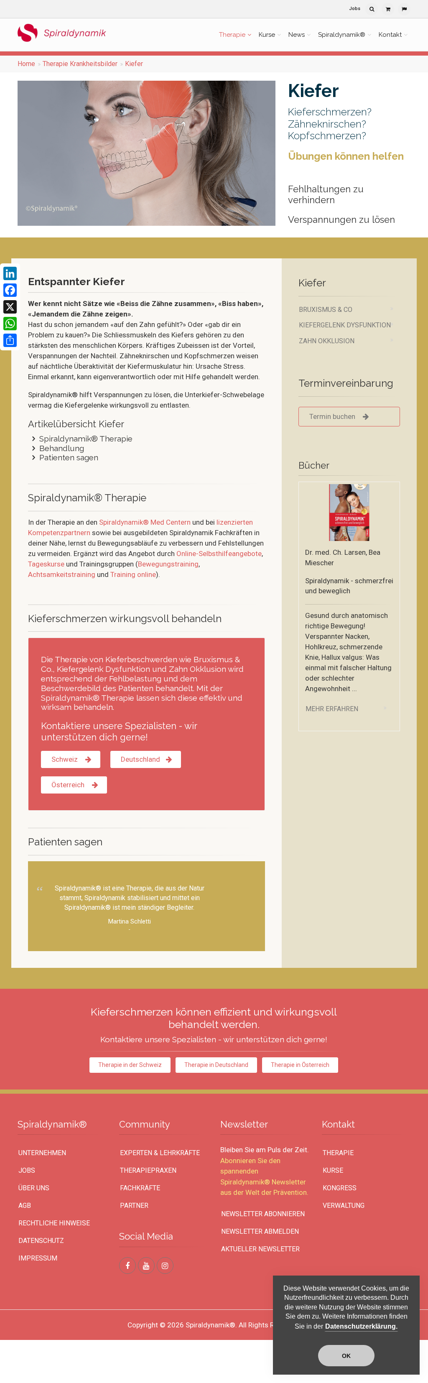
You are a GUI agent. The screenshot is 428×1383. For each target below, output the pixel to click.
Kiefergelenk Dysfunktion (345, 325)
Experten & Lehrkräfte (160, 1153)
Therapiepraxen (148, 1170)
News (296, 34)
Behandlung (61, 448)
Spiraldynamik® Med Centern (145, 522)
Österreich (69, 785)
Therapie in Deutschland (216, 1064)
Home (26, 64)
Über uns (33, 1188)
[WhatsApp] (10, 323)
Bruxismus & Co (325, 310)
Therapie (232, 34)
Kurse (267, 34)
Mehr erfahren (332, 709)
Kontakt (390, 34)
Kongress (340, 1188)
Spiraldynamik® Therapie (85, 438)
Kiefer (134, 64)
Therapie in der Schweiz (130, 1064)
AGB (24, 1205)
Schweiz (65, 759)
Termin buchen (334, 416)
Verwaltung (343, 1205)
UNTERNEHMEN (42, 1153)
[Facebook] (10, 290)
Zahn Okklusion (326, 341)
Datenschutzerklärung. (361, 1326)
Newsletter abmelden (260, 1231)
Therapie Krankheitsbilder (80, 64)
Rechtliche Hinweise (54, 1223)
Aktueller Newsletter (260, 1249)
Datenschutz (41, 1241)
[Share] (10, 340)
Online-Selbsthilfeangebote (219, 553)
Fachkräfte (140, 1188)
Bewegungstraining (168, 564)
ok (346, 1355)
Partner (134, 1205)
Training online (133, 574)
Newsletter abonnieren (263, 1214)
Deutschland (140, 759)
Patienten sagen (68, 457)
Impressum (37, 1258)
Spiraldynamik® (341, 34)
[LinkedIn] (10, 273)
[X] (10, 307)
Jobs (354, 8)
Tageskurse (46, 564)
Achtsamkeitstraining (61, 574)
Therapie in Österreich (300, 1064)
